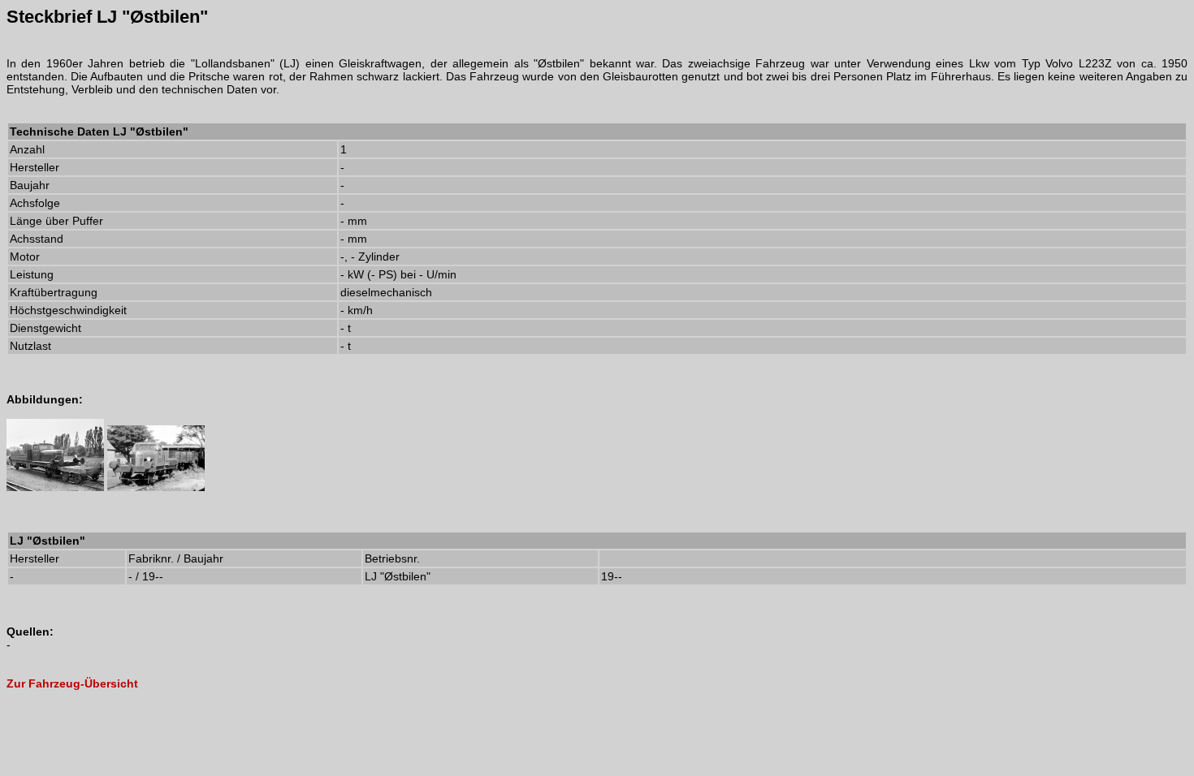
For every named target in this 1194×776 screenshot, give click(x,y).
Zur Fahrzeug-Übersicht (72, 683)
